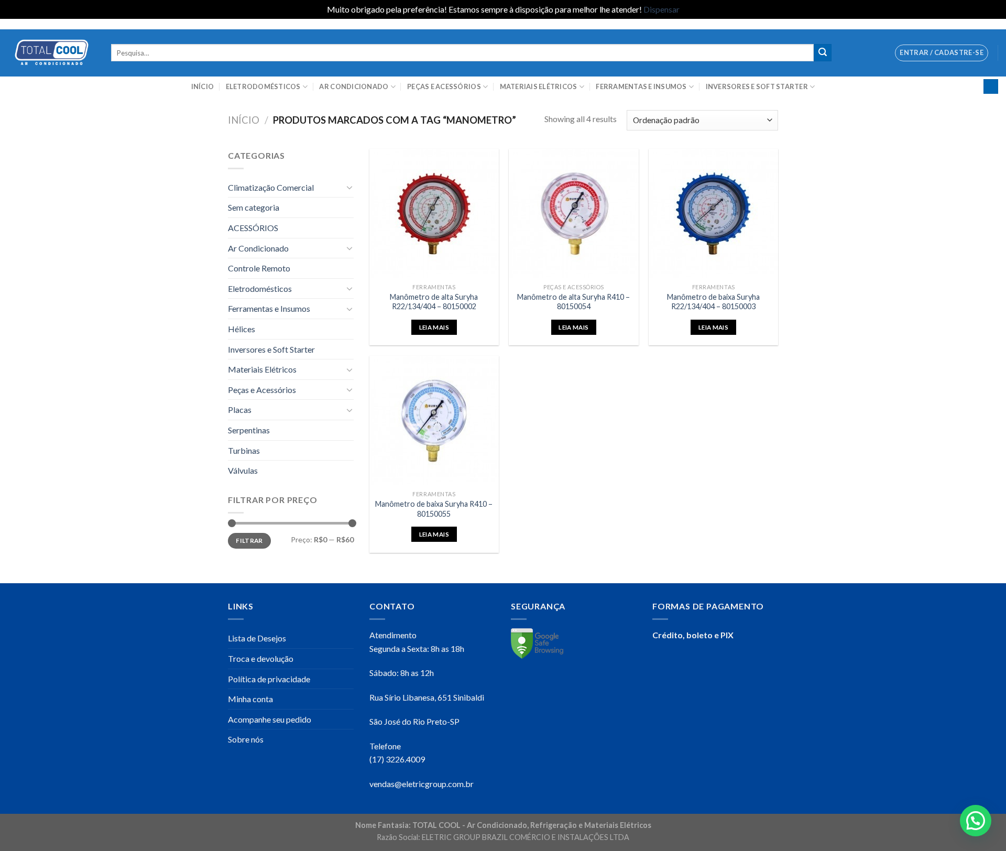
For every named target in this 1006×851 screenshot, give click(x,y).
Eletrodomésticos (263, 86)
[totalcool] (51, 52)
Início (202, 86)
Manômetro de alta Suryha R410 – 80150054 (573, 301)
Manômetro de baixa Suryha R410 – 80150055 (434, 508)
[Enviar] (823, 53)
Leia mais (434, 327)
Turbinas (244, 450)
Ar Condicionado (353, 86)
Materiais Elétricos (538, 86)
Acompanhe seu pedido (269, 719)
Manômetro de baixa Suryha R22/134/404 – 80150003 (713, 301)
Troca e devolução (260, 658)
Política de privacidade (269, 679)
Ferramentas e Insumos (641, 86)
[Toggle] (349, 187)
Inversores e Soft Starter (757, 86)
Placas (240, 409)
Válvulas (243, 470)
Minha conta (250, 699)
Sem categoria (253, 207)
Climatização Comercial (271, 187)
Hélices (241, 329)
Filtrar (249, 540)
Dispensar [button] (661, 9)
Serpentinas (249, 430)
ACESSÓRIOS (253, 228)
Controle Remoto (259, 268)
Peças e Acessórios (444, 86)
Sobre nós (246, 739)
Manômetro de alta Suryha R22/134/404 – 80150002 (434, 301)
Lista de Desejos (257, 638)
